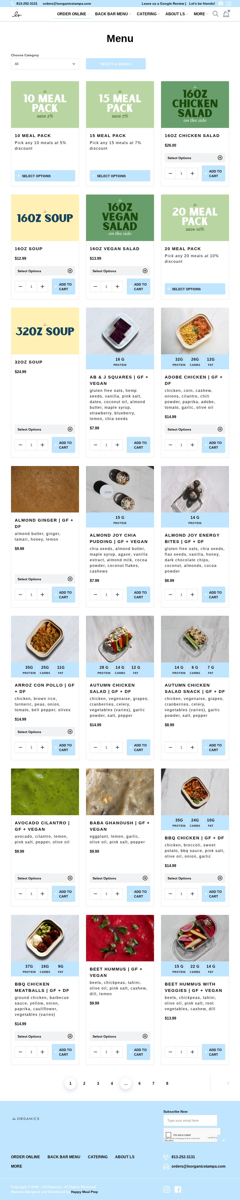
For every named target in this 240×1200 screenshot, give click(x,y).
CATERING (147, 14)
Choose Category (25, 55)
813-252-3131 (27, 3)
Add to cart (215, 173)
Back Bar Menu (111, 14)
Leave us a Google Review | (164, 3)
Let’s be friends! (202, 3)
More (199, 14)
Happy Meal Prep (84, 1192)
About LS (175, 14)
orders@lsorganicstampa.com (67, 3)
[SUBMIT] (223, 1140)
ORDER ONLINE (71, 14)
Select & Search (116, 64)
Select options (36, 176)
